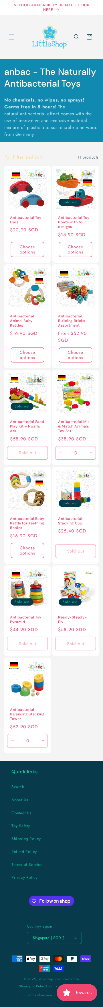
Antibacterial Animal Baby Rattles (22, 321)
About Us (19, 800)
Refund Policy (24, 851)
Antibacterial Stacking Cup (70, 521)
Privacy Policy (24, 877)
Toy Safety (20, 826)
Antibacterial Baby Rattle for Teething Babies (27, 523)
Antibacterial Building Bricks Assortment (71, 321)
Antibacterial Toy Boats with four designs (74, 222)
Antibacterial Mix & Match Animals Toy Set (74, 426)
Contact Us (21, 813)
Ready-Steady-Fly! (72, 619)
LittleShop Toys (49, 979)
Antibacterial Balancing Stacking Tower (27, 714)
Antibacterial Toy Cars (25, 220)
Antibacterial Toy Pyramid (25, 619)
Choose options (27, 249)
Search (17, 787)
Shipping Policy (26, 839)
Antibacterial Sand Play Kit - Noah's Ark (27, 426)
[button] (11, 37)
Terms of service (39, 995)
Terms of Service (27, 864)
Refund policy (46, 986)
